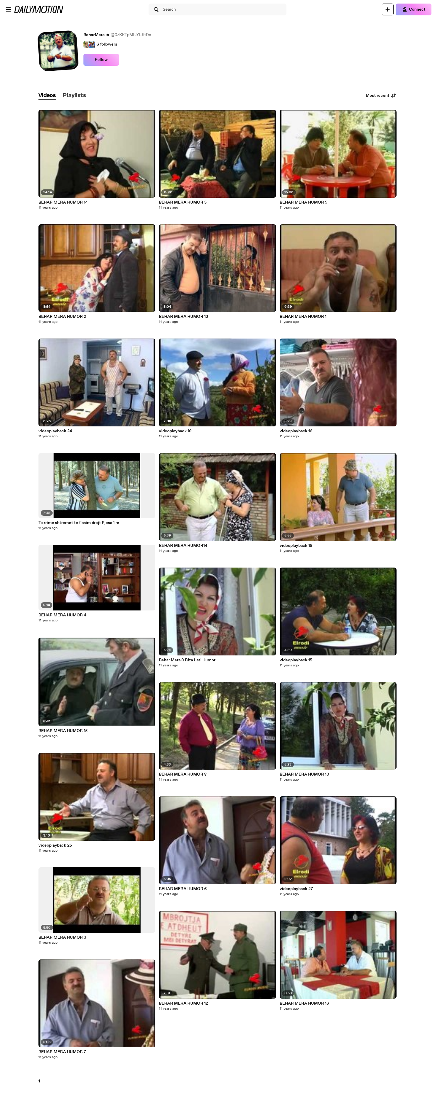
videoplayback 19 (296, 545)
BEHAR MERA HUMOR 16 (304, 1003)
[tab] (47, 95)
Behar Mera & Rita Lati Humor (187, 660)
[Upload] (388, 9)
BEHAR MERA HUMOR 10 (304, 774)
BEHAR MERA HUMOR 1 (303, 316)
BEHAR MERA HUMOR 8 (183, 774)
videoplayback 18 (175, 431)
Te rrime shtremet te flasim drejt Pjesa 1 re (78, 523)
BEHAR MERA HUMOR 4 (62, 615)
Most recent (377, 95)
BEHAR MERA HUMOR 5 (183, 202)
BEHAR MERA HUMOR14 (183, 545)
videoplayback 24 (55, 431)
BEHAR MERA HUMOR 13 (183, 316)
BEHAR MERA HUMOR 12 (183, 1003)
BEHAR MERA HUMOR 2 (62, 316)
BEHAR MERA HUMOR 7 (62, 1052)
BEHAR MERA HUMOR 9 (304, 202)
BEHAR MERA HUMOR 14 (63, 202)
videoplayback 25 (55, 845)
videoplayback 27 (296, 889)
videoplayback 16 (296, 431)
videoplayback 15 (296, 660)
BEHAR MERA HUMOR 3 (62, 937)
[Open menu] (8, 9)
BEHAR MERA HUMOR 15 (63, 731)
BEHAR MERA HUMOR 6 (183, 889)
